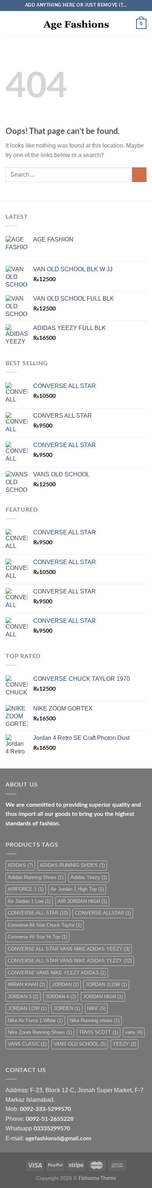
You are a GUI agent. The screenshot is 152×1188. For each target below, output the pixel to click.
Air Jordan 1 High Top (77, 889)
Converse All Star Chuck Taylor (45, 925)
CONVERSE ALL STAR (38, 913)
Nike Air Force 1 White (35, 1020)
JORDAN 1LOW (106, 984)
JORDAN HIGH (103, 996)
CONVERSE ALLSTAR (103, 913)
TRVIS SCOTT (98, 1032)
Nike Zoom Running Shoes (40, 1032)
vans (133, 1032)
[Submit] (139, 174)
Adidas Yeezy (88, 877)
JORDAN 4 (60, 996)
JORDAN (65, 984)
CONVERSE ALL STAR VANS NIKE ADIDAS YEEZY (68, 949)
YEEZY (124, 1044)
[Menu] (10, 24)
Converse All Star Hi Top (37, 937)
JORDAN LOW (27, 1008)
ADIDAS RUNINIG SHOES (72, 865)
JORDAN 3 (23, 996)
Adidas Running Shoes (35, 877)
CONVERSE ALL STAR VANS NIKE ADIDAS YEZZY (70, 960)
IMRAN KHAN (26, 984)
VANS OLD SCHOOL (79, 1044)
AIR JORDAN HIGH (82, 901)
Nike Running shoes (95, 1020)
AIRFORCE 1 (26, 889)
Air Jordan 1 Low (29, 901)
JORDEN (66, 1008)
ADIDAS (20, 865)
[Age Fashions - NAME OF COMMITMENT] (76, 24)
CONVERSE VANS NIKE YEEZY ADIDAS (57, 973)
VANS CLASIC (27, 1044)
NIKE (96, 1008)
